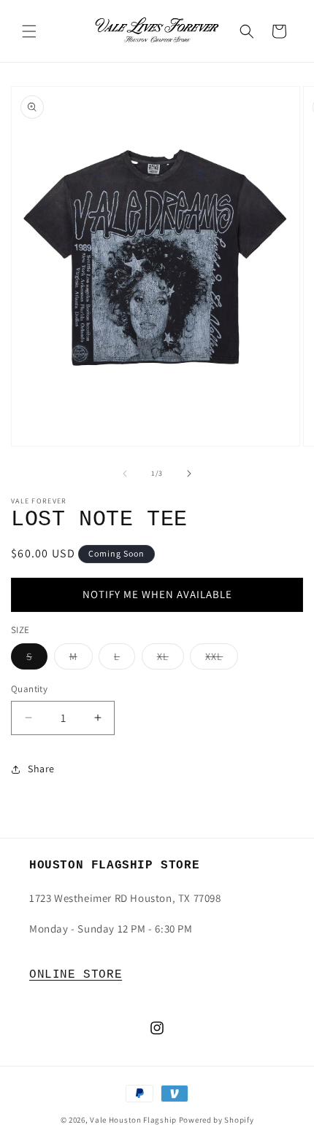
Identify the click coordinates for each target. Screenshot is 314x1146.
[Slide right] (189, 474)
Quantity (29, 689)
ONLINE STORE (75, 974)
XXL (221, 659)
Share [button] (41, 768)
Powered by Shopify (216, 1120)
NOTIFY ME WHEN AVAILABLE (157, 594)
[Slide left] (125, 474)
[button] (29, 31)
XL (170, 659)
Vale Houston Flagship (133, 1120)
